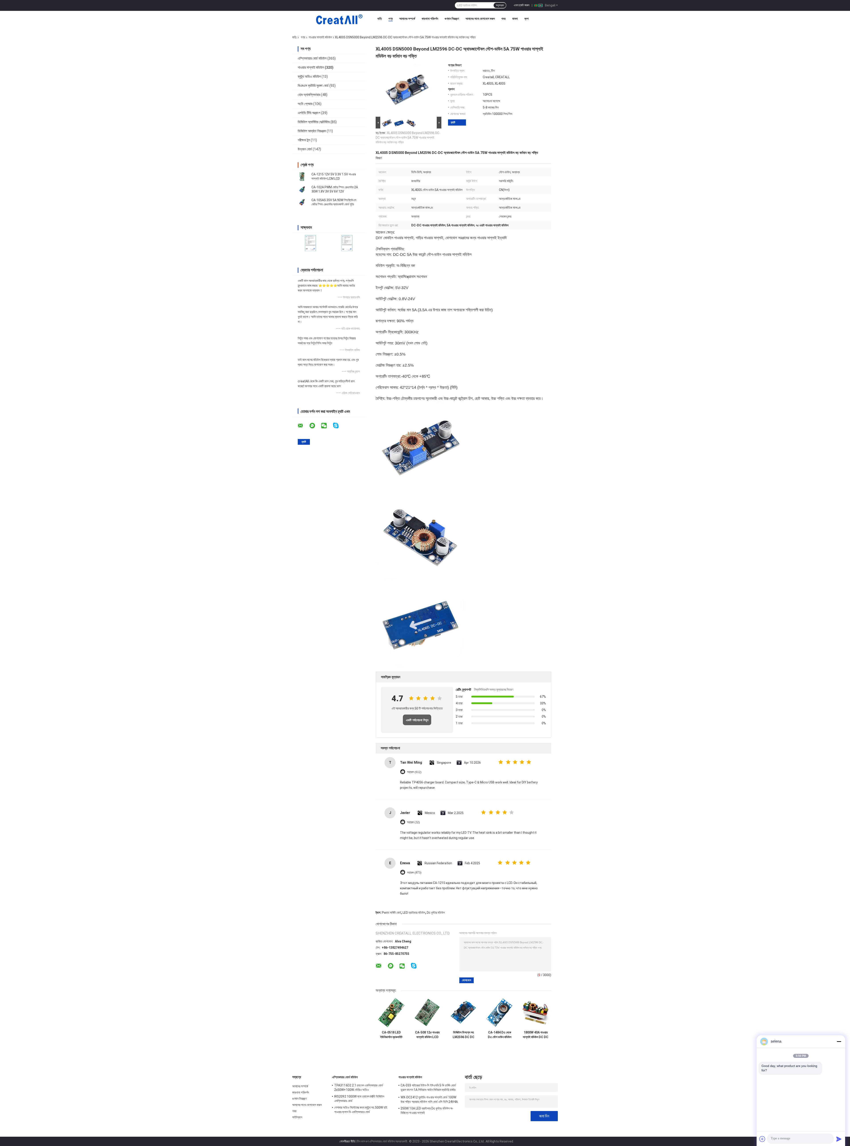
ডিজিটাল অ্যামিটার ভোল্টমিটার (314, 122)
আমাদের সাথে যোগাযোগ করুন (480, 18)
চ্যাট (453, 122)
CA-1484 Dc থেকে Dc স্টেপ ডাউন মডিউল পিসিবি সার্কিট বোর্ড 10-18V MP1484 (500, 1035)
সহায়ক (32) (413, 822)
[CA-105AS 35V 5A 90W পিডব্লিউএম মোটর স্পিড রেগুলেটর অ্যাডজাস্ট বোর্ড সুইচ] (302, 202)
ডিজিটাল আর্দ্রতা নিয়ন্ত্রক (312, 131)
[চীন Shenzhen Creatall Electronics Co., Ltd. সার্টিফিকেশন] (310, 243)
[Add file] (762, 1139)
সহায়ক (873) (414, 872)
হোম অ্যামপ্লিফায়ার (309, 95)
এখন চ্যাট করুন (521, 5)
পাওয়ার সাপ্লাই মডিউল (320, 37)
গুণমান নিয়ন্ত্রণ (452, 18)
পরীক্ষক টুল (304, 140)
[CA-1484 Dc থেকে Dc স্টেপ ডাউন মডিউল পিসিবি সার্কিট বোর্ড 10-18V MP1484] (499, 1012)
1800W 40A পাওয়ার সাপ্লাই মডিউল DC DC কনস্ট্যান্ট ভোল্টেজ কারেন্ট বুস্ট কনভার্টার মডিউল (535, 1035)
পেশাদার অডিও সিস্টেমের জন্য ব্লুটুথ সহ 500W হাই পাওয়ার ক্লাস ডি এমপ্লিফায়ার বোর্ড (360, 1110)
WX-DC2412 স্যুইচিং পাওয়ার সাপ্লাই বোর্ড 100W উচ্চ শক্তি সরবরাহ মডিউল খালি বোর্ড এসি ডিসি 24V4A (429, 1099)
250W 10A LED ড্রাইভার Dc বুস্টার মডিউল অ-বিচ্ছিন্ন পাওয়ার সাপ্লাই (427, 1111)
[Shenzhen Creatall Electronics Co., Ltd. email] (303, 425)
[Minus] (839, 1041)
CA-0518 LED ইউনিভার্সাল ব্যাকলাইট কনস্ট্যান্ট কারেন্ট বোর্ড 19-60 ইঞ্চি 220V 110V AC (391, 1035)
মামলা (515, 18)
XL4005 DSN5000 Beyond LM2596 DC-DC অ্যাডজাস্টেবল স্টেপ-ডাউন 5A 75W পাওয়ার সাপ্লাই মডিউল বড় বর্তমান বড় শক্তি (408, 137)
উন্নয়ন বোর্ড (305, 149)
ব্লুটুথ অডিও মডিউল (309, 76)
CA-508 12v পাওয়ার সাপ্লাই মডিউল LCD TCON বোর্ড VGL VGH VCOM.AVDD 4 (427, 1035)
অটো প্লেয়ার (305, 104)
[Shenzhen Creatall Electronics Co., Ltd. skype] (338, 425)
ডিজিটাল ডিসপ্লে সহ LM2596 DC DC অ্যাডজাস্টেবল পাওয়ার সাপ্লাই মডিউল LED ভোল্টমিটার (463, 1035)
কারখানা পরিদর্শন (430, 18)
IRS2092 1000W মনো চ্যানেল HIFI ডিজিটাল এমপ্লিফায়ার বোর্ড (359, 1099)
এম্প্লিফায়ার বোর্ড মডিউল (312, 58)
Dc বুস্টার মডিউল (436, 912)
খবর (503, 18)
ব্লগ (526, 18)
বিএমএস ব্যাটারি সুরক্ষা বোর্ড (313, 86)
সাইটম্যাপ (297, 1117)
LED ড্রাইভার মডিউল (414, 912)
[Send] (838, 1139)
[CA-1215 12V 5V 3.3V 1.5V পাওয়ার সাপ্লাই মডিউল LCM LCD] (302, 176)
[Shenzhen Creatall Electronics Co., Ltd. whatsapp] (315, 425)
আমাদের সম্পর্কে (407, 18)
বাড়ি (379, 18)
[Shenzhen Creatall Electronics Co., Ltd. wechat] (326, 425)
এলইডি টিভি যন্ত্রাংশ (309, 113)
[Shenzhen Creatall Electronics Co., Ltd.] (339, 19)
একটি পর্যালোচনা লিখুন (417, 720)
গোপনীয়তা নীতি (347, 1141)
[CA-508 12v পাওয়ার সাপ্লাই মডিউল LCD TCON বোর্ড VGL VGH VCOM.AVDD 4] (427, 1012)
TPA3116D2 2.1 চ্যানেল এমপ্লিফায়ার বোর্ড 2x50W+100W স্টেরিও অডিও (358, 1088)
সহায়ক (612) (414, 772)
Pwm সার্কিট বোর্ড (391, 912)
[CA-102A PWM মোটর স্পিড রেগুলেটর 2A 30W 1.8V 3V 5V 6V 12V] (302, 189)
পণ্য (390, 18)
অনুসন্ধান (500, 5)
